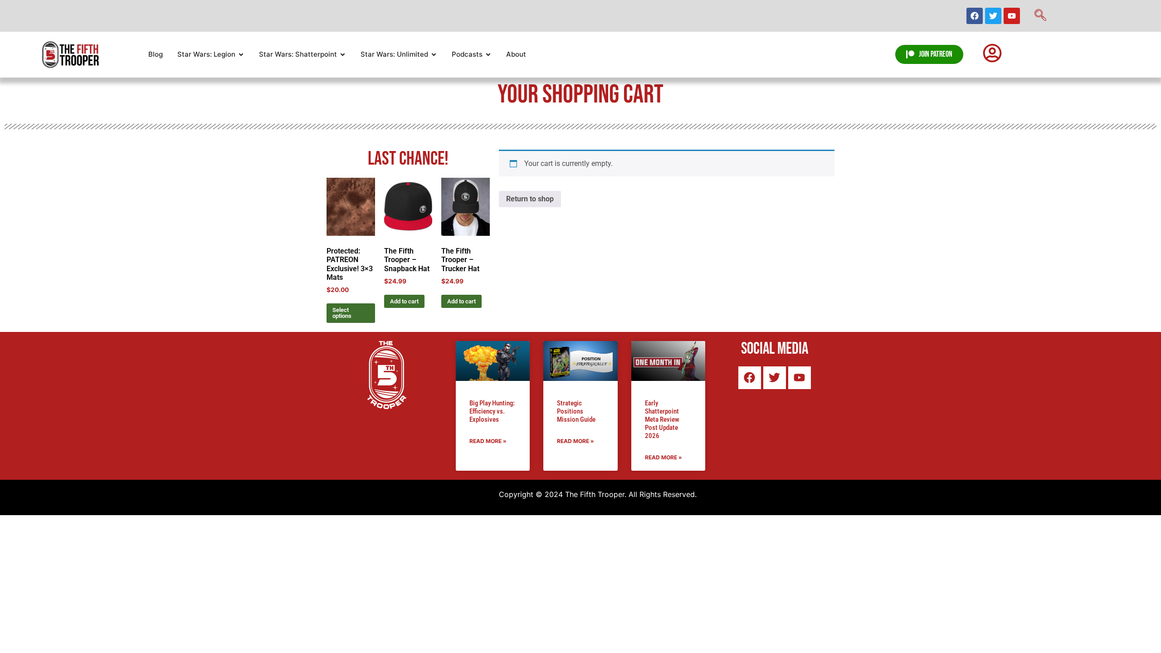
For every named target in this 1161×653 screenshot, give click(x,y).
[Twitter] (993, 16)
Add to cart (404, 301)
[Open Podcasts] (488, 54)
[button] (1040, 16)
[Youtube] (1012, 16)
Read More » (488, 441)
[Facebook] (974, 16)
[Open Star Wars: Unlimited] (433, 54)
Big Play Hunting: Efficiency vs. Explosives (492, 411)
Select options (341, 313)
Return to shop (530, 199)
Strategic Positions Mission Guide (576, 411)
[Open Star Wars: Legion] (241, 54)
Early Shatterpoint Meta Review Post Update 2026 (662, 419)
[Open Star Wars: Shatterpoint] (342, 54)
